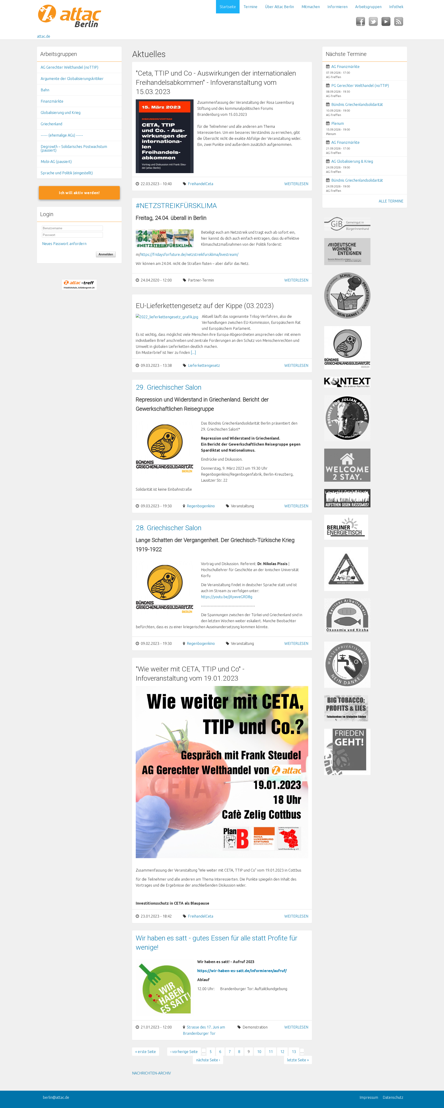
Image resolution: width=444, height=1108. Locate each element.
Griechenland (51, 124)
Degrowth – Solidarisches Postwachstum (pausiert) (74, 148)
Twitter (375, 23)
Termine (250, 7)
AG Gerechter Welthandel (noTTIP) (69, 67)
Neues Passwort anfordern (64, 244)
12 (282, 1052)
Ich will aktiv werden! (79, 193)
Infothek (396, 7)
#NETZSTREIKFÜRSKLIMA (176, 206)
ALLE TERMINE (391, 201)
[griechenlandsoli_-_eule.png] (165, 447)
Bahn (45, 90)
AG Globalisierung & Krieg (352, 161)
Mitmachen (311, 7)
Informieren (337, 7)
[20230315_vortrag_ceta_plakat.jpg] (165, 136)
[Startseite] (79, 17)
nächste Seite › (208, 1060)
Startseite (228, 7)
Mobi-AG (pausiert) (56, 161)
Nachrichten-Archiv (151, 1073)
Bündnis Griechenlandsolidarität (357, 104)
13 (294, 1052)
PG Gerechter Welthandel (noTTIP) (360, 85)
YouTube (388, 23)
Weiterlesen (296, 184)
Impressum (369, 1097)
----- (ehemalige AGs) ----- (62, 135)
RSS (400, 23)
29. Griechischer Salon (168, 387)
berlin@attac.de (56, 1097)
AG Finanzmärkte (345, 66)
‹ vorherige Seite (184, 1052)
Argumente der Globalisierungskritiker (72, 79)
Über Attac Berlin (279, 7)
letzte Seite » (298, 1060)
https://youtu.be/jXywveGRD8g (226, 597)
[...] (193, 352)
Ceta (209, 184)
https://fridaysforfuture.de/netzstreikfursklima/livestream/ (189, 254)
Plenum (337, 123)
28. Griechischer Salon (168, 528)
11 (271, 1052)
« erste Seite (145, 1052)
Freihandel (197, 184)
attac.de (43, 36)
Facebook (362, 23)
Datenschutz (393, 1097)
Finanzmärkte (52, 101)
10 (259, 1052)
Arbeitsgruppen (368, 7)
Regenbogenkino (201, 506)
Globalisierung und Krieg (60, 112)
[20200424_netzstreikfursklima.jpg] (165, 238)
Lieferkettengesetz (204, 365)
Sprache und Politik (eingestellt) (67, 173)
